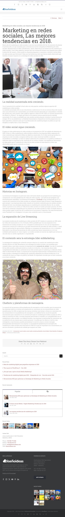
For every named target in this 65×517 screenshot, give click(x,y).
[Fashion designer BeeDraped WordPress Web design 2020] (36, 426)
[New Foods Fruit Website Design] (58, 497)
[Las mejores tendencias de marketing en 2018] (6, 411)
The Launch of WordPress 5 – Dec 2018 (15, 368)
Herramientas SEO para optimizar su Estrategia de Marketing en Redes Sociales (27, 379)
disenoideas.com (11, 446)
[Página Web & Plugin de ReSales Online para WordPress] (12, 426)
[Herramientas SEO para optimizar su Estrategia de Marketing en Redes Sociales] (6, 396)
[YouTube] (12, 479)
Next (59, 18)
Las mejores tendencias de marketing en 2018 (23, 411)
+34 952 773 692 (11, 441)
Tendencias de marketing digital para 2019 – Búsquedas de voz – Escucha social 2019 (29, 375)
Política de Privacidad (30, 511)
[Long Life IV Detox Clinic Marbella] (36, 503)
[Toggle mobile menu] (61, 9)
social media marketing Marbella (34, 331)
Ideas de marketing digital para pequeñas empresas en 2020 (21, 364)
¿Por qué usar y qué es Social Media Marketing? (18, 371)
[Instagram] (6, 479)
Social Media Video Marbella (50, 331)
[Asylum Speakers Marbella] (52, 497)
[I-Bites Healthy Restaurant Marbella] (41, 503)
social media (23, 331)
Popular (17, 391)
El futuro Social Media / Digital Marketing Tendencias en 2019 (27, 403)
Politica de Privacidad (9, 473)
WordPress (44, 511)
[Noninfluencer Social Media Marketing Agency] (41, 497)
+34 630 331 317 (11, 442)
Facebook (40, 199)
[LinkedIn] (18, 479)
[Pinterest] (15, 479)
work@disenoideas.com (40, 1)
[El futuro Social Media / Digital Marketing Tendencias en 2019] (6, 403)
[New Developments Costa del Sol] (47, 497)
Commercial (16, 331)
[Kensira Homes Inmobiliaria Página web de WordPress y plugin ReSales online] (5, 426)
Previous (54, 18)
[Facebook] (3, 479)
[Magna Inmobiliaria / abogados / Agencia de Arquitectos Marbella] (30, 426)
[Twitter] (9, 479)
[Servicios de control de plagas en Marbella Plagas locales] (24, 426)
